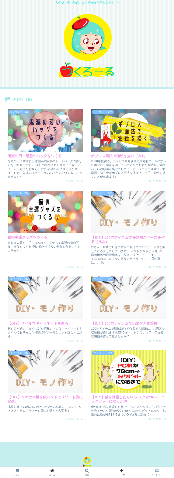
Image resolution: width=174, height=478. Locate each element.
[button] (160, 393)
